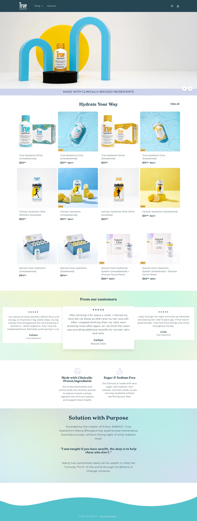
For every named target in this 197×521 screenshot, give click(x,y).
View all (174, 104)
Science (51, 6)
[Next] (190, 88)
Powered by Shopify (108, 516)
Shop (38, 6)
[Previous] (184, 88)
